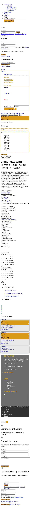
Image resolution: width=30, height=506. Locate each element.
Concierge (10, 382)
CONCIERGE (7, 12)
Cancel (2, 422)
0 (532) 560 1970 (10, 290)
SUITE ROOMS (11, 7)
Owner (16, 115)
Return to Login (6, 66)
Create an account (5, 499)
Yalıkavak (4, 327)
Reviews (11, 115)
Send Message (4, 466)
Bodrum (6, 197)
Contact (9, 383)
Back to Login (5, 56)
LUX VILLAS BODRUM (12, 296)
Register (3, 54)
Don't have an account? (11, 487)
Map (20, 115)
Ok (7, 422)
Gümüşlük (4, 350)
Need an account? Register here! (11, 34)
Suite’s (9, 388)
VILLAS (9, 6)
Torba (6, 198)
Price (10, 113)
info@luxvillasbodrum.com (14, 293)
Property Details (6, 202)
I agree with (13, 497)
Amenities (20, 113)
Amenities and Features (8, 219)
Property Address (6, 194)
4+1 (2, 329)
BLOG (6, 14)
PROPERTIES (8, 4)
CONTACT (7, 15)
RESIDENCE (10, 10)
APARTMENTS (11, 9)
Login (17, 32)
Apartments (11, 387)
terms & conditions (17, 497)
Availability (4, 115)
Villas (6, 329)
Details (14, 113)
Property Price (5, 192)
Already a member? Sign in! (10, 501)
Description (4, 113)
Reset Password (5, 64)
